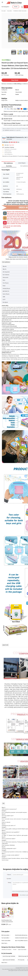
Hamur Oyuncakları (6, 940)
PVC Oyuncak (21, 959)
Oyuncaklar (9, 10)
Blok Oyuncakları (5, 935)
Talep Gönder (14, 80)
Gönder (15, 895)
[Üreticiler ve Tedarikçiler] (14, 2)
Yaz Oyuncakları (5, 938)
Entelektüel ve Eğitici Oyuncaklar (19, 10)
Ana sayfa (3, 10)
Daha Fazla (4, 962)
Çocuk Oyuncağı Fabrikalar (9, 956)
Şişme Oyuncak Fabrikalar (9, 959)
